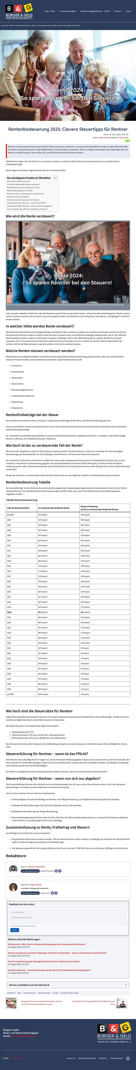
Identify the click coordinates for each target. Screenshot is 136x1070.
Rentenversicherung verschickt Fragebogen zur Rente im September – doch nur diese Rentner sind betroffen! (57, 953)
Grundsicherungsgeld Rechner (91, 11)
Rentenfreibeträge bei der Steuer (20, 190)
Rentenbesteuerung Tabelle (18, 197)
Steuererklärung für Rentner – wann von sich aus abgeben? (29, 206)
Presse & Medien (116, 1058)
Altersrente (11, 993)
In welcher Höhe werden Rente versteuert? (23, 184)
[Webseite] (59, 871)
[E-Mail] (56, 871)
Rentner (55, 993)
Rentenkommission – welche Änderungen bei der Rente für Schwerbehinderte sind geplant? (49, 970)
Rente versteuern (29, 993)
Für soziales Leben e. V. (24, 1036)
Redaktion (103, 1058)
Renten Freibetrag (44, 993)
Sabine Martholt (105, 137)
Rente (53, 11)
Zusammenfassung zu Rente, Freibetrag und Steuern (27, 209)
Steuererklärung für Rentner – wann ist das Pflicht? (26, 203)
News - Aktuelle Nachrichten (20, 25)
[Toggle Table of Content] (54, 178)
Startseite (4, 25)
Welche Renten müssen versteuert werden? (23, 187)
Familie (107, 11)
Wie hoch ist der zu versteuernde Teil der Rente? (25, 194)
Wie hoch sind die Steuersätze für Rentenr (23, 200)
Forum (128, 11)
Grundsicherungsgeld (68, 11)
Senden (14, 930)
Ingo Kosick (124, 137)
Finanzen (117, 11)
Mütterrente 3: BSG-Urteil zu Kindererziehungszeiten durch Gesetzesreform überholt (47, 944)
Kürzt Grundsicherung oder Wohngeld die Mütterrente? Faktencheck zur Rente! (44, 961)
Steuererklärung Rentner (69, 993)
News (47, 11)
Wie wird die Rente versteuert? (19, 181)
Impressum (71, 1058)
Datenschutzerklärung (27, 926)
